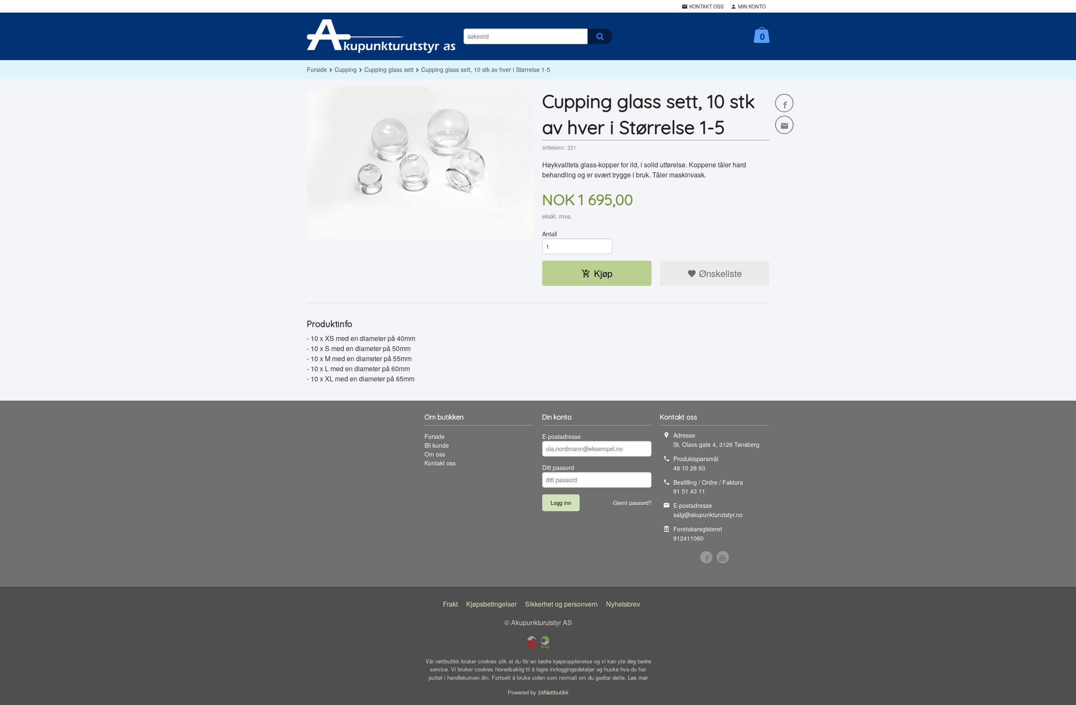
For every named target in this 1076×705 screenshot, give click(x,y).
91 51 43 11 (689, 491)
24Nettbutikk (553, 692)
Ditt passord (558, 467)
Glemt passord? (632, 503)
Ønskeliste (719, 273)
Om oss (435, 454)
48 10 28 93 (689, 468)
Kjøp (603, 273)
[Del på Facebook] (784, 103)
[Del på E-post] (784, 125)
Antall (549, 234)
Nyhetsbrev (623, 604)
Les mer (638, 677)
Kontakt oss (440, 463)
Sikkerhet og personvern (561, 604)
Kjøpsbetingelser (491, 604)
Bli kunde (437, 445)
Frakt (450, 604)
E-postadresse (561, 436)
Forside (317, 69)
